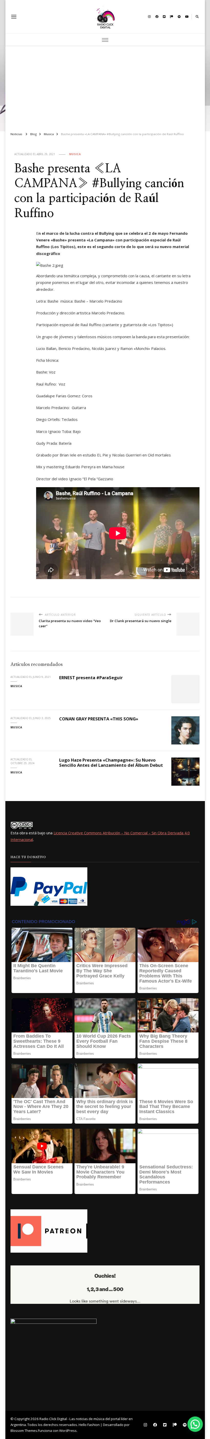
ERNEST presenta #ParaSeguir (91, 677)
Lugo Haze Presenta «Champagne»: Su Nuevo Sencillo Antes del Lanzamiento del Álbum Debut (111, 762)
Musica (75, 154)
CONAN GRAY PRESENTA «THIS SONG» (98, 719)
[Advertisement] (105, 86)
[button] (195, 1424)
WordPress (68, 1430)
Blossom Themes (23, 1430)
